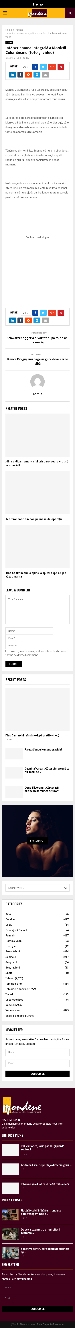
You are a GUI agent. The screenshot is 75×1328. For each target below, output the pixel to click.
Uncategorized (14, 999)
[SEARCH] (66, 888)
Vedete (9, 43)
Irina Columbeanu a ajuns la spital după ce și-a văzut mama (35, 575)
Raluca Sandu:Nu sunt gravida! (43, 749)
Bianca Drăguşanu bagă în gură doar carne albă (37, 361)
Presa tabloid (13, 951)
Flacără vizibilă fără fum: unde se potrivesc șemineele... (41, 1212)
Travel (9, 994)
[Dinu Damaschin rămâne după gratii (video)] (37, 709)
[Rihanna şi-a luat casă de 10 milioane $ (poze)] (10, 1188)
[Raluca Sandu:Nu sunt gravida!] (14, 753)
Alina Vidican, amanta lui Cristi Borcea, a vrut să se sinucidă (36, 463)
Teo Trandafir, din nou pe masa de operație (34, 519)
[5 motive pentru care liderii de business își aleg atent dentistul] (10, 1253)
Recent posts (15, 679)
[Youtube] (41, 4)
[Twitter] (37, 4)
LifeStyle (10, 946)
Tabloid (9, 978)
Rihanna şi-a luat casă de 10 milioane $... (46, 1184)
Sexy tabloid (12, 967)
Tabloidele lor (13, 983)
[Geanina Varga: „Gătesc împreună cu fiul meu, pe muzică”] (14, 773)
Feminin (10, 935)
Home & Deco (13, 940)
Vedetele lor (12, 1010)
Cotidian (10, 919)
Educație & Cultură (16, 930)
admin (11, 58)
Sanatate (10, 957)
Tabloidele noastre (16, 989)
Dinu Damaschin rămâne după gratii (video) (32, 735)
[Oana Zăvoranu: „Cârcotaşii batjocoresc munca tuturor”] (14, 792)
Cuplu (8, 924)
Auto (8, 914)
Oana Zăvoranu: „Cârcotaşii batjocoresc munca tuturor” (42, 789)
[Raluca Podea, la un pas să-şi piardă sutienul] (10, 1150)
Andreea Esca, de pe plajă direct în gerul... (46, 1165)
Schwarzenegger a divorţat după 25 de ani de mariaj (37, 340)
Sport (8, 972)
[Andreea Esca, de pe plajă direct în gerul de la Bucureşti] (10, 1169)
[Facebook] (33, 4)
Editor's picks (12, 1135)
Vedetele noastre (15, 1015)
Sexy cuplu (11, 962)
